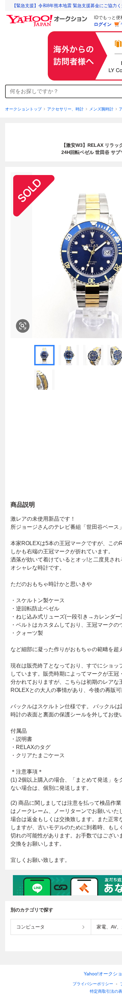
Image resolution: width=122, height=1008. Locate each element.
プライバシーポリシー (93, 983)
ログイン (102, 24)
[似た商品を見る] (22, 326)
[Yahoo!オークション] (47, 16)
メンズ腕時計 (101, 109)
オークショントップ (23, 109)
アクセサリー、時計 (65, 109)
